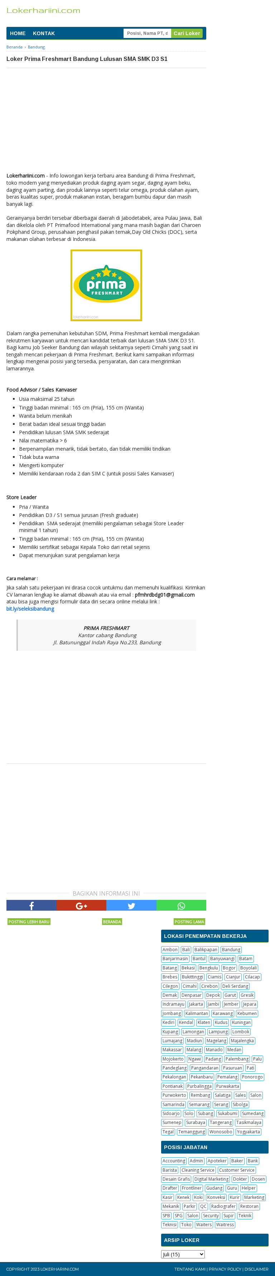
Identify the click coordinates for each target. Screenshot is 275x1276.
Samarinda (173, 1104)
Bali (186, 950)
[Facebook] (31, 905)
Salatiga (223, 1095)
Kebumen (247, 1013)
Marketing (254, 1197)
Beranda (112, 921)
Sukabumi (227, 1113)
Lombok (240, 1032)
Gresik (247, 995)
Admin (196, 1161)
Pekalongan (174, 1077)
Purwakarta (227, 1086)
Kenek (183, 1197)
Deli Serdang (235, 986)
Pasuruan (232, 1068)
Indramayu (173, 1004)
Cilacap (252, 977)
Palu (257, 1059)
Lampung (218, 1032)
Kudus (221, 1022)
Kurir (235, 1197)
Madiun (194, 1041)
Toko (186, 1225)
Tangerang (221, 1122)
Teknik (244, 1216)
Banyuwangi (222, 958)
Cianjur (233, 977)
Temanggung (191, 1132)
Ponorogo (252, 1077)
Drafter (170, 1188)
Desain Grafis (176, 1179)
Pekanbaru (202, 1077)
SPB (166, 1216)
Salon (255, 1095)
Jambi (213, 1004)
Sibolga (240, 1104)
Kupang (170, 1032)
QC (203, 1206)
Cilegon (170, 986)
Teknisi (170, 1225)
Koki (198, 1197)
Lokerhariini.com (59, 1269)
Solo (188, 1113)
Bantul (199, 958)
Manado (214, 1050)
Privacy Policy (225, 1269)
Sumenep (172, 1122)
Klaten (204, 1022)
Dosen (258, 1179)
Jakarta (196, 1004)
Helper (249, 1188)
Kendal (186, 1022)
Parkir (190, 1206)
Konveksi (216, 1197)
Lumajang (172, 1041)
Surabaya (195, 1122)
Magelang (216, 1041)
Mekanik (171, 1206)
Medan (234, 1050)
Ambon (170, 950)
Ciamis (214, 977)
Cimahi (190, 986)
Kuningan (241, 1022)
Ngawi (194, 1059)
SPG (179, 1216)
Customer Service (237, 1170)
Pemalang (227, 1077)
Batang (170, 968)
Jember (231, 1004)
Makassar (172, 1050)
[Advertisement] (106, 122)
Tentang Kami (190, 1269)
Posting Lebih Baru (29, 921)
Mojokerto (173, 1059)
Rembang (200, 1095)
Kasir (168, 1197)
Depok (213, 995)
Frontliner (192, 1188)
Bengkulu (208, 968)
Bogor (229, 968)
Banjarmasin (175, 958)
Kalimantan (196, 1013)
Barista (170, 1170)
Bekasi (188, 968)
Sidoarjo (171, 1113)
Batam (245, 958)
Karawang (223, 1013)
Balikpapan (205, 950)
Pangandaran (204, 1068)
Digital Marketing (211, 1179)
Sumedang (253, 1113)
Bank (253, 1161)
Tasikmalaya (248, 1122)
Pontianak (173, 1086)
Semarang (199, 1104)
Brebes (170, 977)
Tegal (168, 1132)
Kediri (168, 1022)
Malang (194, 1050)
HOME (18, 33)
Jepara (249, 1004)
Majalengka (242, 1041)
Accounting (174, 1161)
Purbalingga (199, 1086)
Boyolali (248, 968)
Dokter (240, 1179)
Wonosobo (220, 1132)
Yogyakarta (248, 1132)
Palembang (237, 1059)
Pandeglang (175, 1068)
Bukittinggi (192, 977)
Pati (250, 1068)
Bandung (231, 950)
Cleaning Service (198, 1170)
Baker (237, 1161)
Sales (240, 1095)
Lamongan (193, 1032)
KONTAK (44, 33)
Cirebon (209, 986)
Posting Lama (189, 921)
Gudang (214, 1188)
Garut (230, 995)
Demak (170, 995)
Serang (221, 1104)
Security (211, 1216)
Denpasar (192, 995)
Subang (205, 1113)
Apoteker (217, 1161)
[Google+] (82, 905)
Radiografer (223, 1206)
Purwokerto (174, 1095)
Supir (228, 1216)
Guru (232, 1188)
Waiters (204, 1225)
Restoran (249, 1206)
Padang (213, 1059)
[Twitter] (131, 905)
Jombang (172, 1013)
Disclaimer (257, 1269)
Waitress (225, 1225)
